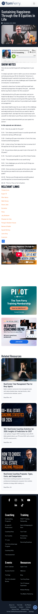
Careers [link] (21, 607)
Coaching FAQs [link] (9, 550)
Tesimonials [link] (13, 607)
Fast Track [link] (23, 531)
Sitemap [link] (31, 611)
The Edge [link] (7, 575)
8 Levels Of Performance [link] (8, 526)
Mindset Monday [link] (24, 589)
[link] (11, 3)
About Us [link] (11, 605)
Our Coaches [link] (8, 536)
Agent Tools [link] (23, 566)
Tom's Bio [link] (19, 605)
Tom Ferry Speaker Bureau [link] (10, 580)
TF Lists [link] (7, 540)
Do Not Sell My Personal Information (17, 611)
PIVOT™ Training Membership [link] (24, 520)
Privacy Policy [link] (25, 609)
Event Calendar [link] (9, 566)
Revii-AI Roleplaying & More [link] (26, 526)
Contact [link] (28, 607)
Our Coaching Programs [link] (9, 520)
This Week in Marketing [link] (26, 594)
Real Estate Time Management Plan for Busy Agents (19, 379)
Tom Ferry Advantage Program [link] (11, 545)
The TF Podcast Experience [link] (24, 584)
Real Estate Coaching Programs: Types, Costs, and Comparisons (19, 469)
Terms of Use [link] (15, 609)
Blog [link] (21, 575)
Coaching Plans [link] (9, 531)
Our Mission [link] (28, 605)
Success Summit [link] (9, 571)
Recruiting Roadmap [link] (26, 542)
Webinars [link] (23, 571)
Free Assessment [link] (10, 554)
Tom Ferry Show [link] (24, 579)
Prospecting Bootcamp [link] (23, 537)
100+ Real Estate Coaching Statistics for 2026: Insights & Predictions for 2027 (19, 424)
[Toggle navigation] (34, 3)
